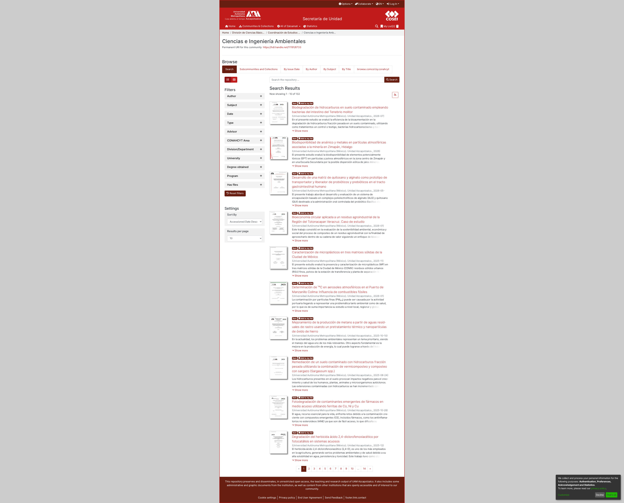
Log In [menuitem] (393, 3)
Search (393, 79)
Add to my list (306, 103)
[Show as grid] (234, 80)
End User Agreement (310, 497)
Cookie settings (267, 497)
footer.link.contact (355, 497)
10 (352, 468)
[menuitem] (345, 4)
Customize (563, 494)
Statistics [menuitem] (312, 26)
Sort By (232, 214)
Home (225, 32)
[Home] (242, 15)
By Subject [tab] (330, 69)
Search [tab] (229, 69)
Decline (600, 494)
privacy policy (598, 488)
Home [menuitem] (232, 26)
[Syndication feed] (395, 95)
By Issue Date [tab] (292, 69)
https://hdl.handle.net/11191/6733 (282, 47)
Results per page (238, 231)
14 (364, 468)
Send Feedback (334, 497)
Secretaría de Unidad (322, 19)
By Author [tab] (311, 69)
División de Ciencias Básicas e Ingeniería (248, 32)
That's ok (611, 494)
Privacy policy (287, 497)
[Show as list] (228, 80)
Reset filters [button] (236, 193)
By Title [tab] (346, 69)
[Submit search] (377, 26)
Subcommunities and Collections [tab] (259, 69)
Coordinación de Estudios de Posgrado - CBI (284, 32)
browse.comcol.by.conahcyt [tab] (373, 69)
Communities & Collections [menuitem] (258, 26)
